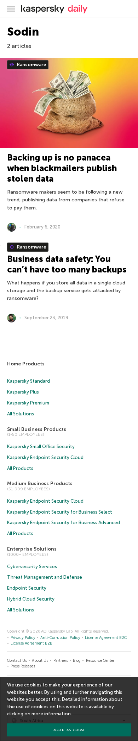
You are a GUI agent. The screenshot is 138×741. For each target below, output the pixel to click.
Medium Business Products (40, 483)
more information (51, 713)
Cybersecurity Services (32, 566)
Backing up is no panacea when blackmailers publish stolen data (62, 168)
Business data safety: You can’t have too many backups (67, 264)
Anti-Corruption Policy (60, 637)
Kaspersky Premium (28, 403)
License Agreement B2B (31, 643)
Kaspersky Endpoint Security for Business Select (59, 512)
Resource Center (100, 660)
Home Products (26, 364)
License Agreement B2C (106, 637)
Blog (77, 660)
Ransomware (31, 64)
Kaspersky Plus (23, 392)
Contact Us (17, 660)
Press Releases (23, 666)
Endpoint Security (26, 588)
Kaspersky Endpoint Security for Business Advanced (63, 522)
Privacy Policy (23, 637)
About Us (40, 660)
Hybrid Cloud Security (30, 599)
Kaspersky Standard (28, 381)
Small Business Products (36, 429)
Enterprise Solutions (32, 549)
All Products (20, 468)
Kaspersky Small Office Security (41, 446)
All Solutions (20, 413)
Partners (60, 660)
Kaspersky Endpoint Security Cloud (45, 457)
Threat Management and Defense (44, 577)
